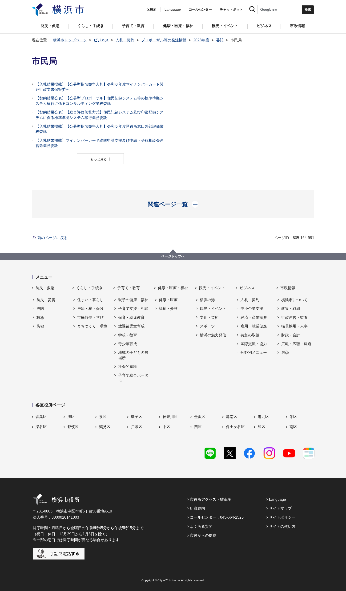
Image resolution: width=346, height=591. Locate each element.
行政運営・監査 (294, 317)
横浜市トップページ (70, 40)
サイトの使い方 (282, 526)
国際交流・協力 (254, 344)
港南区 (231, 417)
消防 (40, 309)
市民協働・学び (90, 317)
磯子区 (136, 417)
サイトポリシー (282, 517)
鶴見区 (104, 427)
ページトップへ (173, 256)
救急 (40, 317)
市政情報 (287, 288)
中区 (166, 427)
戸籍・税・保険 (90, 309)
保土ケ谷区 (235, 427)
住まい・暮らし (90, 300)
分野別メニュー (254, 353)
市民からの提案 (203, 535)
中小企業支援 (252, 309)
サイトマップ (280, 508)
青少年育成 (127, 344)
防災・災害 (45, 300)
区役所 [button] (152, 9)
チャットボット (231, 9)
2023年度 (201, 40)
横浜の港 (207, 300)
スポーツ (207, 326)
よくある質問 (201, 526)
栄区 (293, 417)
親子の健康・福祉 (133, 300)
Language (277, 499)
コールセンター (200, 9)
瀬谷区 (41, 427)
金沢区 (199, 417)
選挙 (285, 353)
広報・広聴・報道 (296, 344)
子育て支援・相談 (133, 309)
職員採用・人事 (294, 326)
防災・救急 (45, 288)
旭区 (71, 417)
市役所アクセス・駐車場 (210, 499)
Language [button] (173, 9)
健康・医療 (168, 300)
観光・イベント (212, 288)
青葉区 (41, 417)
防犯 (40, 326)
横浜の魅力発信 (213, 335)
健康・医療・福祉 (173, 288)
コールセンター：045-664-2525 (217, 517)
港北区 (263, 417)
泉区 (103, 417)
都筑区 (73, 427)
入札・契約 (125, 40)
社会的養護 (127, 367)
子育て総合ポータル (133, 377)
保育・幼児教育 (131, 317)
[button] (173, 204)
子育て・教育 (128, 288)
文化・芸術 (209, 317)
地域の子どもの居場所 (133, 355)
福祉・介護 (168, 309)
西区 (198, 427)
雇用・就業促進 (254, 326)
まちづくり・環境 (92, 326)
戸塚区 (136, 427)
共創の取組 (250, 335)
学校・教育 (127, 335)
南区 (293, 427)
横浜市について (294, 300)
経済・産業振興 (254, 317)
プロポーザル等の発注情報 (163, 40)
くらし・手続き (89, 288)
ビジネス (101, 40)
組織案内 (197, 508)
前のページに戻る (52, 238)
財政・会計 (290, 335)
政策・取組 (290, 309)
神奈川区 (170, 417)
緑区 (261, 427)
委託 (220, 40)
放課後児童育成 (131, 326)
